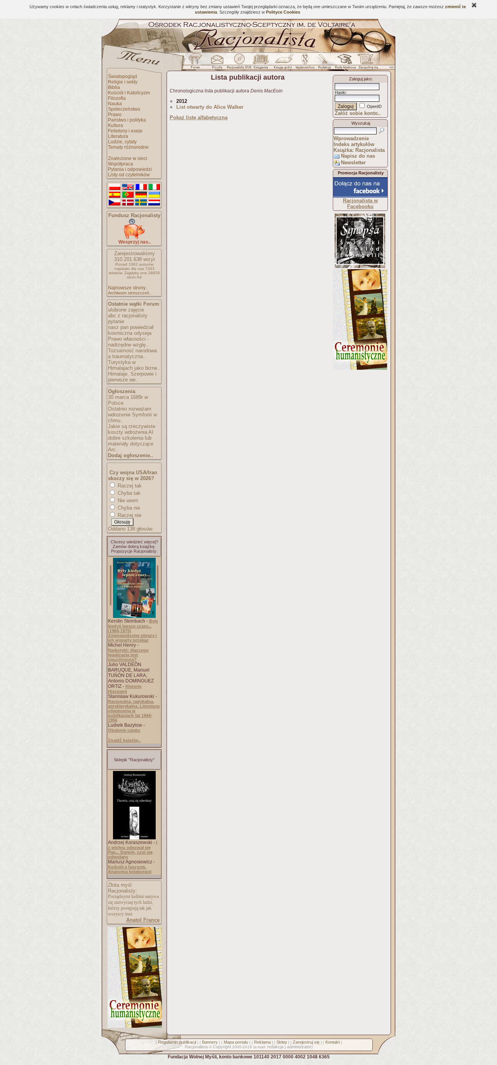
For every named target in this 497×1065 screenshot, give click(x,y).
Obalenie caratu (124, 730)
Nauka (115, 103)
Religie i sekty (122, 82)
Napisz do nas (358, 156)
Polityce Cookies (283, 12)
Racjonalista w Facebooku (360, 203)
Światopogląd (122, 76)
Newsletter (353, 162)
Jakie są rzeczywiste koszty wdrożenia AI (131, 429)
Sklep (281, 1042)
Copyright (222, 1046)
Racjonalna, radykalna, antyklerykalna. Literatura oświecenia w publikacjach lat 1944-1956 (134, 710)
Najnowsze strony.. (128, 288)
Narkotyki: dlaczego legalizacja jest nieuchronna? (128, 655)
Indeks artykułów (354, 144)
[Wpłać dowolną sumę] (134, 237)
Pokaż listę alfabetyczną (199, 117)
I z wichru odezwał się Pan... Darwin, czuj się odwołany (132, 849)
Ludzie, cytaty (122, 141)
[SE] (141, 203)
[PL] (114, 187)
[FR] (141, 187)
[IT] (154, 187)
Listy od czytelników (129, 175)
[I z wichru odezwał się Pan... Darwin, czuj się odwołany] (134, 838)
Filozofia (117, 98)
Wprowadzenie (351, 138)
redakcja (275, 1046)
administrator (299, 1046)
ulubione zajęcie (126, 310)
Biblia (114, 87)
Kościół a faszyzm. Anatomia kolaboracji (129, 869)
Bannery (210, 1042)
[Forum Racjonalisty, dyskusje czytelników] (197, 63)
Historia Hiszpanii (124, 689)
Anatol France (143, 920)
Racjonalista (196, 1046)
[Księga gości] (284, 63)
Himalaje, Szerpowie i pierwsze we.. (132, 377)
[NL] (154, 203)
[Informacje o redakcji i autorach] (324, 63)
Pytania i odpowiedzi (130, 169)
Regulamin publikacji (177, 1042)
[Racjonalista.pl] (248, 51)
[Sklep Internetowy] (261, 63)
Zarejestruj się (306, 1042)
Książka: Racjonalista (359, 150)
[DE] (141, 195)
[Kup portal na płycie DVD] (239, 63)
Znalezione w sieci (127, 158)
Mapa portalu (236, 1042)
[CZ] (114, 203)
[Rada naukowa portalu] (344, 63)
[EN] (127, 187)
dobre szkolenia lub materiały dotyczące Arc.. (130, 443)
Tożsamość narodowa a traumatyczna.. (132, 353)
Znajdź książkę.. (124, 740)
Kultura (115, 125)
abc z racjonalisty (128, 315)
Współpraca (120, 164)
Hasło (340, 92)
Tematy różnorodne (128, 147)
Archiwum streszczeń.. (129, 293)
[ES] (114, 195)
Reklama (262, 1042)
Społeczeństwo (124, 109)
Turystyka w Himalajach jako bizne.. (134, 365)
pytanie (116, 321)
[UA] (154, 195)
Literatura (118, 136)
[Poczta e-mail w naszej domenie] (217, 63)
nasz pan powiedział (130, 327)
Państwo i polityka (127, 120)
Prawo (115, 114)
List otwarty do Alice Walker (209, 107)
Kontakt (332, 1042)
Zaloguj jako (360, 79)
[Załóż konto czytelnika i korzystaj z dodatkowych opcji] (366, 63)
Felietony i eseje (125, 131)
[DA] (127, 203)
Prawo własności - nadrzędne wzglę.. (128, 342)
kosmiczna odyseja (129, 333)
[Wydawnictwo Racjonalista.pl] (305, 63)
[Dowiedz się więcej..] (134, 1026)
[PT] (127, 195)
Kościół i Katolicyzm (129, 93)
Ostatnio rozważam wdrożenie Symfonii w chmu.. (132, 414)
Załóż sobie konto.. (358, 113)
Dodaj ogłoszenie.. (130, 455)
